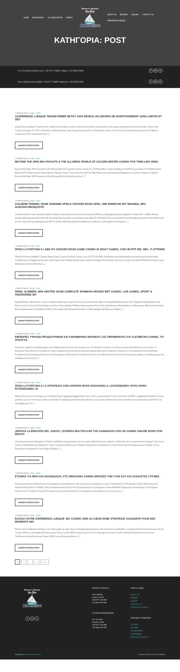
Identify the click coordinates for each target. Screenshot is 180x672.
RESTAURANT (38, 17)
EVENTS (69, 17)
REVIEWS (124, 14)
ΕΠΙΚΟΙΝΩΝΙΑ (136, 634)
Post (38, 113)
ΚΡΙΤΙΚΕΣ (134, 628)
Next (45, 562)
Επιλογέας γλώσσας (116, 20)
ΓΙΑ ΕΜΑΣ (134, 624)
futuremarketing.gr (32, 654)
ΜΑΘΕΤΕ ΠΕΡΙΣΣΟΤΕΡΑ (28, 145)
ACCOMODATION (55, 17)
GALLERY (135, 14)
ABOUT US (111, 14)
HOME (26, 17)
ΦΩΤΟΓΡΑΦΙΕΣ (137, 631)
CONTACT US (148, 14)
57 (37, 562)
